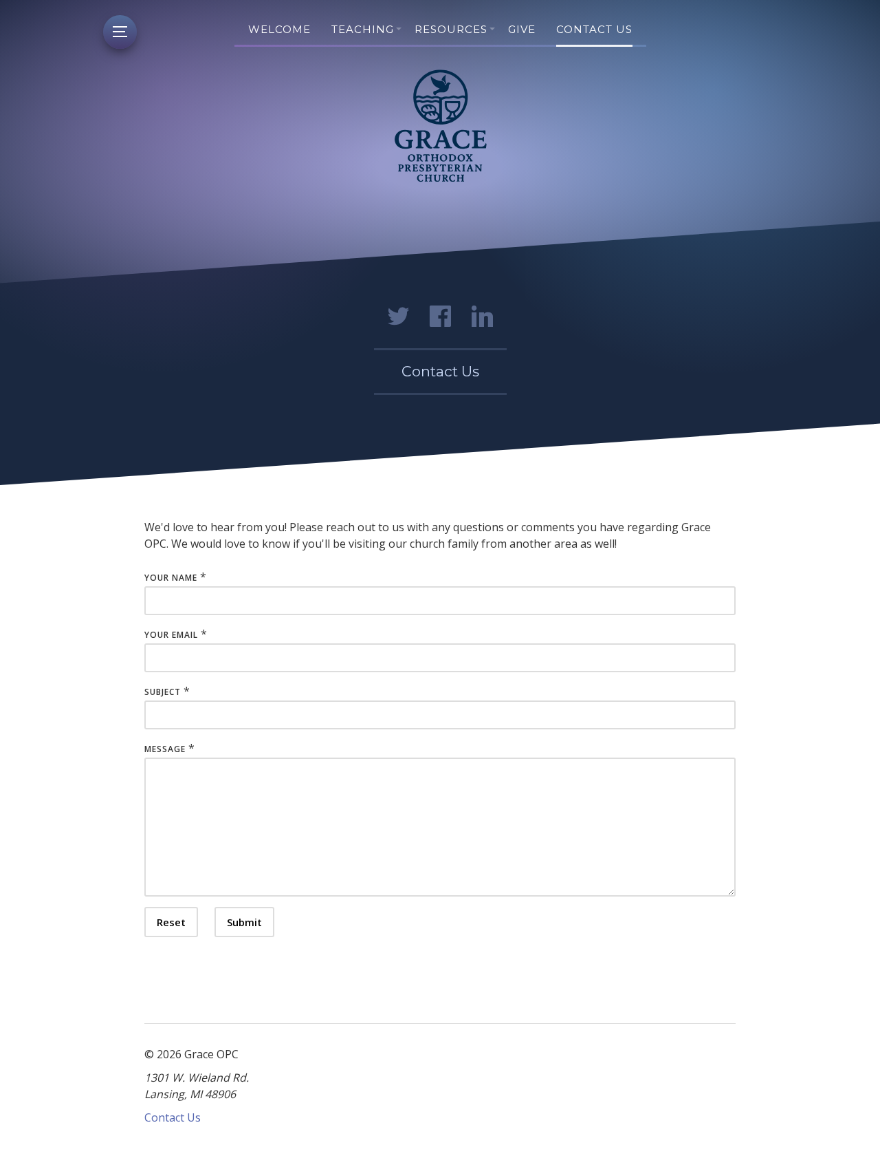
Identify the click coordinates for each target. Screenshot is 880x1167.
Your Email (171, 635)
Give (522, 29)
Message (165, 749)
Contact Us (594, 29)
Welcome (279, 29)
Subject (162, 692)
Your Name (170, 578)
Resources (451, 29)
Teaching (362, 29)
